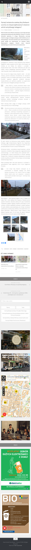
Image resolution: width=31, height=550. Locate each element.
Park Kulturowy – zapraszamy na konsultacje (7, 265)
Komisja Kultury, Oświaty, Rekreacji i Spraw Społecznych (15, 318)
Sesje (23, 307)
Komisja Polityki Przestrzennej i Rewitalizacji (15, 320)
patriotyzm (7, 248)
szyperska (26, 248)
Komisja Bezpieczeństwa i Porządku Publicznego (15, 311)
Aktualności (4, 18)
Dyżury (8, 307)
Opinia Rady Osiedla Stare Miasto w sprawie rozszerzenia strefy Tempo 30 (22, 267)
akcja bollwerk (20, 248)
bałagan (14, 248)
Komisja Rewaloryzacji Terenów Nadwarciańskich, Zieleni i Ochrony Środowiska (15, 314)
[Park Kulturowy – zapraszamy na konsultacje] (8, 259)
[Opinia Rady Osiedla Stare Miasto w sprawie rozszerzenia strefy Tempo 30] (23, 259)
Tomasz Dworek (8, 30)
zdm (11, 248)
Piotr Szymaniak (18, 545)
